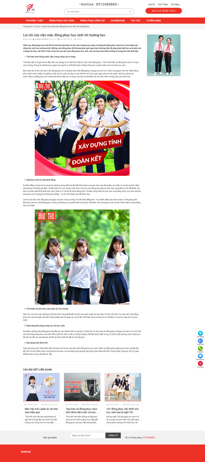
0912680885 (149, 437)
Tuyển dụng (153, 20)
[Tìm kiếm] (130, 11)
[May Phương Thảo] (30, 8)
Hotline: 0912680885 (99, 4)
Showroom (118, 20)
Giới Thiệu (163, 4)
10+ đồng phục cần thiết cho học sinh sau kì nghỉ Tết (122, 410)
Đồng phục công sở (92, 20)
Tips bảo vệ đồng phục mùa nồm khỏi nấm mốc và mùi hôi (81, 412)
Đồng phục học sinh (61, 20)
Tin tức (135, 20)
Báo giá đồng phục (164, 10)
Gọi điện (200, 352)
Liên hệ (151, 4)
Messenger (200, 359)
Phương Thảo (34, 20)
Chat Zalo (200, 344)
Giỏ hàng (175, 4)
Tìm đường (200, 337)
